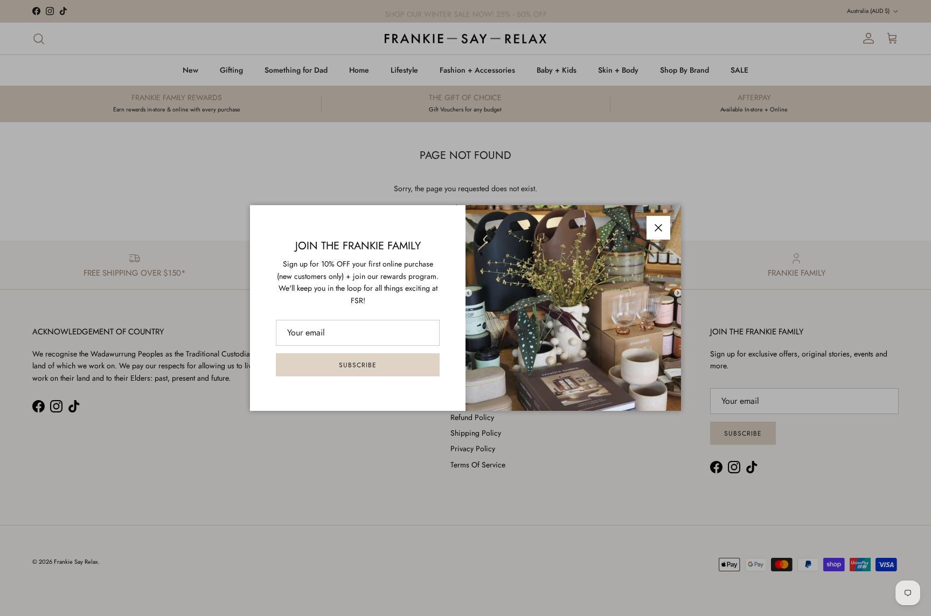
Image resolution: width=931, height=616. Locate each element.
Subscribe (358, 365)
